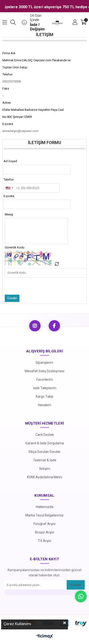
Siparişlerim (44, 362)
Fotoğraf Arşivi (44, 524)
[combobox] (9, 187)
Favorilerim (44, 379)
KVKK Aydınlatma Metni (44, 477)
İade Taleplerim (44, 388)
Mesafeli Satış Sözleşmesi (44, 371)
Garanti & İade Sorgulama (44, 443)
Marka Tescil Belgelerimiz (44, 515)
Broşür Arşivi (44, 532)
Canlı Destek (44, 435)
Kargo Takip (44, 396)
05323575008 (11, 81)
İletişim (44, 469)
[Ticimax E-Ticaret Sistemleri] (44, 636)
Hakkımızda (44, 507)
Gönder (75, 585)
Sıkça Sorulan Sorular (44, 452)
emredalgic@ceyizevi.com (20, 131)
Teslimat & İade (44, 460)
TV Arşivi (44, 541)
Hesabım (44, 405)
